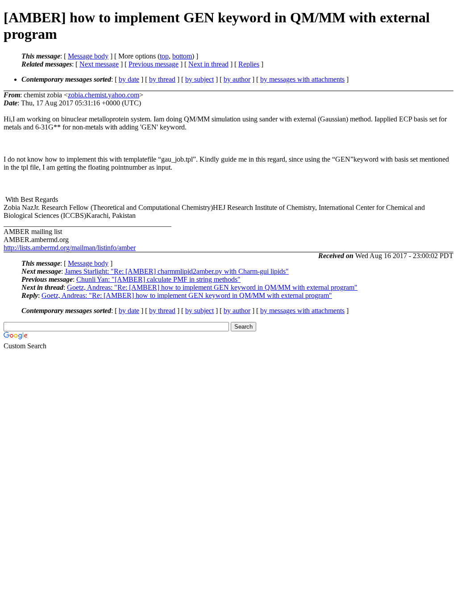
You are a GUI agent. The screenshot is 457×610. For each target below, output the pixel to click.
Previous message (154, 64)
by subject (199, 79)
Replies (248, 64)
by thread (162, 79)
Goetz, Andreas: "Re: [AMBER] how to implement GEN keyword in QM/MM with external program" (212, 287)
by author (237, 79)
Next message (99, 64)
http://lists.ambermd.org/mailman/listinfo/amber (70, 247)
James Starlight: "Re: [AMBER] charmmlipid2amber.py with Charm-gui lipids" (177, 271)
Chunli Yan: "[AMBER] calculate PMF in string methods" (158, 279)
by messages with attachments (302, 79)
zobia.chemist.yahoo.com (103, 95)
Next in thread (208, 64)
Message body (88, 56)
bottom (182, 56)
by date (129, 79)
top (164, 56)
